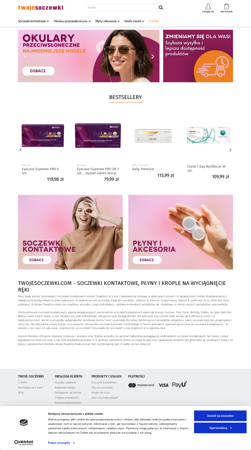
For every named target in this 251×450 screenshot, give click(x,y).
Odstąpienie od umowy (68, 392)
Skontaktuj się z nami (30, 387)
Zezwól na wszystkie (220, 415)
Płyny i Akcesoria (105, 21)
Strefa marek (132, 21)
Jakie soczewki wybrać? (105, 397)
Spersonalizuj (218, 427)
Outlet (154, 21)
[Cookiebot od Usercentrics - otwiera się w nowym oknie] (24, 443)
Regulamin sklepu (65, 387)
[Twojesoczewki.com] (40, 7)
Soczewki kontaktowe (32, 21)
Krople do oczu (101, 392)
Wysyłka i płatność (65, 382)
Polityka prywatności (67, 397)
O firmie (22, 382)
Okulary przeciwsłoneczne (70, 21)
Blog (20, 392)
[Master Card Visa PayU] (180, 385)
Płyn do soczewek (102, 387)
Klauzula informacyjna (68, 402)
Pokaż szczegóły (59, 442)
